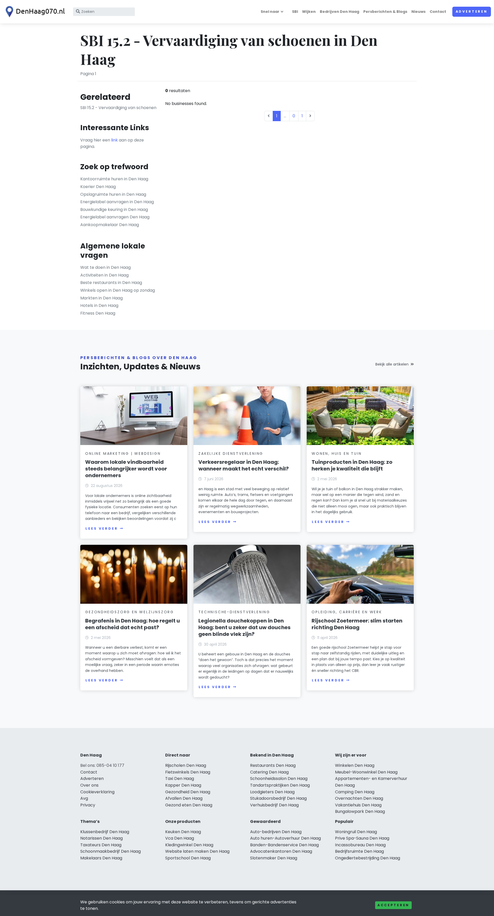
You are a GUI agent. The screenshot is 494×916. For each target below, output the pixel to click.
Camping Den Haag (354, 792)
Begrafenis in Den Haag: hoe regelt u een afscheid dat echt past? (132, 624)
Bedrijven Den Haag (339, 11)
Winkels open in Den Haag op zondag (117, 290)
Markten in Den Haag (101, 298)
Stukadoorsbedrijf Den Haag (278, 798)
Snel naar (270, 11)
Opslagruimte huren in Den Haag (113, 194)
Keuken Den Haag (183, 832)
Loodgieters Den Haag (272, 792)
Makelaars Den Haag (101, 858)
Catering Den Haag (269, 772)
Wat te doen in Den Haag (105, 267)
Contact (438, 11)
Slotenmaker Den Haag (273, 858)
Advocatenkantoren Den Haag (281, 851)
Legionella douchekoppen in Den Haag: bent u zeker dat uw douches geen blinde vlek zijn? (244, 627)
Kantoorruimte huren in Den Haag (114, 179)
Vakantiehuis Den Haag (358, 805)
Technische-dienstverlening (234, 612)
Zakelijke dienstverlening (230, 453)
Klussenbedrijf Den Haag (104, 832)
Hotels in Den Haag (99, 305)
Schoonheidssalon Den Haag (278, 778)
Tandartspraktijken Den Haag (280, 785)
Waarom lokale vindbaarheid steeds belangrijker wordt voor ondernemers (126, 468)
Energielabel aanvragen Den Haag (114, 217)
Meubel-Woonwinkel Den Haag (366, 772)
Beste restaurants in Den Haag (111, 283)
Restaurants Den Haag (273, 765)
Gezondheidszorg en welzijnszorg (129, 612)
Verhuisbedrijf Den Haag (274, 805)
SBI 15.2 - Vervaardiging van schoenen (118, 108)
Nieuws (418, 11)
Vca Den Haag (179, 838)
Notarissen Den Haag (101, 838)
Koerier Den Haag (98, 187)
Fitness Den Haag (97, 313)
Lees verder (101, 528)
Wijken (309, 11)
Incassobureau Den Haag (360, 845)
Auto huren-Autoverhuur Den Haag (285, 838)
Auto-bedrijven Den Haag (276, 832)
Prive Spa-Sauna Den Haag (362, 838)
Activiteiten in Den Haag (104, 275)
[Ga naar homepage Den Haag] (34, 11)
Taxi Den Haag (179, 778)
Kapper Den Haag (183, 785)
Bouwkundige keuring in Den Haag (114, 209)
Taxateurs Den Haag (100, 845)
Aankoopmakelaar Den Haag (109, 225)
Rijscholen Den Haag (185, 765)
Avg (84, 798)
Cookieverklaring (97, 792)
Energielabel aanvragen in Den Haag (117, 202)
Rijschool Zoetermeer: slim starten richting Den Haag (357, 624)
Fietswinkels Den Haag (187, 772)
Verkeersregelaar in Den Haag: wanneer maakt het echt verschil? (243, 465)
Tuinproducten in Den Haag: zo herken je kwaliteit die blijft (352, 465)
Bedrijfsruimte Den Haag (359, 851)
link (114, 140)
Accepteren (393, 905)
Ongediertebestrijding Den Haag (367, 858)
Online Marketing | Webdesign (123, 453)
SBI (295, 11)
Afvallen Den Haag (183, 798)
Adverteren (472, 11)
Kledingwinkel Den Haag (189, 845)
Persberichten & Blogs (385, 11)
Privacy (87, 805)
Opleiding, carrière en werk (347, 612)
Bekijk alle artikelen (392, 364)
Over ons (89, 785)
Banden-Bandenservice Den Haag (284, 845)
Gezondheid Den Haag (187, 792)
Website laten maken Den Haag (197, 851)
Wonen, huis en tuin (336, 453)
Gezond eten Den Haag (188, 805)
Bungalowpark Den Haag (360, 811)
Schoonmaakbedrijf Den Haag (110, 851)
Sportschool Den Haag (188, 858)
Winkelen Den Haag (354, 765)
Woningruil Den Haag (356, 832)
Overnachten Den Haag (359, 798)
